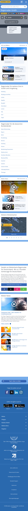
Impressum (14, 485)
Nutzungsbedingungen (14, 498)
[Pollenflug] (22, 2)
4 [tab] (14, 237)
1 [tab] (7, 237)
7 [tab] (21, 237)
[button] (14, 416)
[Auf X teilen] (11, 289)
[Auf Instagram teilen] (17, 289)
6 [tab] (18, 237)
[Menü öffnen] (25, 2)
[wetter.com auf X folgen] (12, 392)
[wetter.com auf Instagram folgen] (21, 392)
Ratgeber (4, 429)
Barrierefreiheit (14, 494)
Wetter (3, 416)
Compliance (14, 489)
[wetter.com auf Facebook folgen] (7, 392)
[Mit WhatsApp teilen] (23, 289)
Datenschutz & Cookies (14, 472)
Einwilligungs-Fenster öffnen (14, 476)
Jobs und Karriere (14, 468)
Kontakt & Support (14, 481)
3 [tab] (11, 237)
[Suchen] (25, 6)
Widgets (4, 419)
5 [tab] (16, 237)
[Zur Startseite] (6, 1)
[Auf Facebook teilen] (4, 289)
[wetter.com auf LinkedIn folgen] (16, 392)
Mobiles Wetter (6, 422)
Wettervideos (5, 425)
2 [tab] (9, 237)
